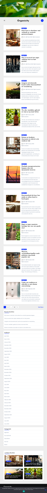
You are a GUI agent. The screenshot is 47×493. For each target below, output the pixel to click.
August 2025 (7, 354)
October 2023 (7, 411)
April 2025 (6, 363)
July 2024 (6, 384)
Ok (23, 491)
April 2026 (6, 336)
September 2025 (8, 351)
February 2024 (7, 399)
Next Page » (41, 307)
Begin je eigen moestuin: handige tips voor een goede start (31, 226)
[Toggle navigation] (4, 20)
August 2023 (7, 417)
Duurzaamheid (7, 435)
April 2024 (6, 393)
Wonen (5, 444)
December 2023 (7, 405)
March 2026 (7, 339)
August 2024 (7, 381)
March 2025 (7, 366)
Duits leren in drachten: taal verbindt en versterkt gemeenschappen (31, 32)
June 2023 (6, 423)
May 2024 (6, 390)
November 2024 (7, 372)
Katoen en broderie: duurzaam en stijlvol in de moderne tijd (30, 139)
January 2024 (7, 402)
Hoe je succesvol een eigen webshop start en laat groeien (30, 59)
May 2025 (6, 360)
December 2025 (7, 345)
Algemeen (24, 28)
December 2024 (7, 369)
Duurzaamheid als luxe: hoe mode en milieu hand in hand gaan (31, 197)
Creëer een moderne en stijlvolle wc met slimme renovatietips (29, 284)
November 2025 (7, 348)
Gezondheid (7, 438)
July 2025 (6, 357)
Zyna (25, 36)
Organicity (23, 21)
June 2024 (6, 387)
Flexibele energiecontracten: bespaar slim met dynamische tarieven (31, 168)
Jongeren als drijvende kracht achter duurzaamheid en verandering (31, 84)
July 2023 (6, 420)
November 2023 (7, 408)
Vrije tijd (6, 441)
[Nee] (45, 490)
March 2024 (7, 396)
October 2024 (7, 375)
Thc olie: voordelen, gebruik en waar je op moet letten (16, 324)
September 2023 (8, 414)
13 (14, 307)
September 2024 (8, 378)
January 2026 (7, 342)
